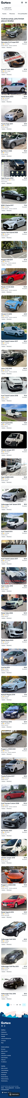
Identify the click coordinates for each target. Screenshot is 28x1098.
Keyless (4, 13)
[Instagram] (4, 1026)
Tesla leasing (4, 1072)
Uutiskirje (3, 1040)
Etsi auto (3, 1049)
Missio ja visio (4, 1034)
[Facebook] (2, 1026)
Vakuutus (3, 1059)
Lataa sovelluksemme (6, 1038)
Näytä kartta (15, 1094)
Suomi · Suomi (7, 1092)
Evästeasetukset (5, 1089)
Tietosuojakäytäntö (9, 1087)
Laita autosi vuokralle (6, 1055)
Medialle (3, 1036)
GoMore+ (3, 1053)
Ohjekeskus (4, 1032)
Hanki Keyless (4, 1057)
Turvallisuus (4, 1061)
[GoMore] (6, 2)
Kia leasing (3, 1074)
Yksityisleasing (4, 1070)
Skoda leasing (4, 1081)
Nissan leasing (4, 1076)
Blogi (2, 1042)
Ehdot (2, 1087)
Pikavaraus (12, 13)
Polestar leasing (4, 1078)
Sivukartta (17, 1087)
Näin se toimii (4, 1051)
